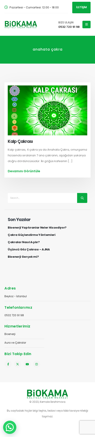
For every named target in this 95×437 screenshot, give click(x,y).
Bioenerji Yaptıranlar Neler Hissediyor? (37, 228)
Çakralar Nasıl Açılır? (24, 242)
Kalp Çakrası (20, 141)
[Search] (82, 198)
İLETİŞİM (81, 7)
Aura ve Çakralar (15, 342)
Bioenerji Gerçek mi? (23, 257)
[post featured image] (47, 110)
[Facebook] (8, 364)
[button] (9, 427)
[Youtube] (27, 364)
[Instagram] (36, 364)
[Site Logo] (21, 24)
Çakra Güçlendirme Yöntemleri (31, 235)
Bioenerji (9, 334)
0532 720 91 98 (14, 315)
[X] (17, 364)
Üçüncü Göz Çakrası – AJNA (29, 250)
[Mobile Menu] (86, 24)
